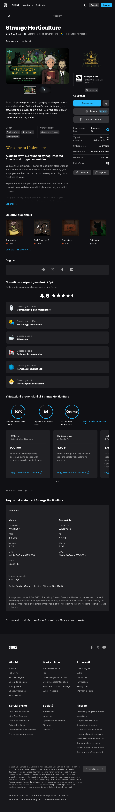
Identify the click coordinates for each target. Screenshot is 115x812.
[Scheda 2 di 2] (44, 90)
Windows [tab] (14, 510)
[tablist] (57, 510)
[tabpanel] (57, 541)
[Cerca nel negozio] (9, 16)
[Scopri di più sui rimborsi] (107, 138)
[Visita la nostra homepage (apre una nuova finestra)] (43, 270)
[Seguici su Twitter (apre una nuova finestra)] (53, 270)
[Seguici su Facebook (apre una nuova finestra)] (62, 270)
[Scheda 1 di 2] (56, 481)
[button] (37, 204)
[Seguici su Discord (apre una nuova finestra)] (72, 270)
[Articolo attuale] (30, 90)
